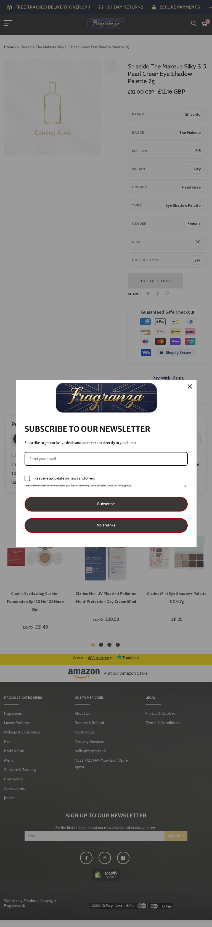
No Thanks (106, 525)
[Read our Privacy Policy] (184, 487)
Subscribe (106, 504)
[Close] (190, 386)
